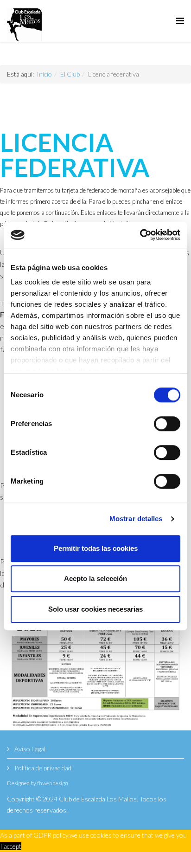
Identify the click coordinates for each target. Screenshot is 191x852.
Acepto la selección (95, 578)
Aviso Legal (29, 749)
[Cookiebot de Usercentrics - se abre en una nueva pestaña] (139, 235)
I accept (10, 846)
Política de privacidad (42, 768)
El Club (70, 74)
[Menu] (180, 21)
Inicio (44, 74)
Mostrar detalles (136, 519)
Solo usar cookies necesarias (95, 609)
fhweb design (52, 783)
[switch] (167, 423)
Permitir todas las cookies (96, 548)
